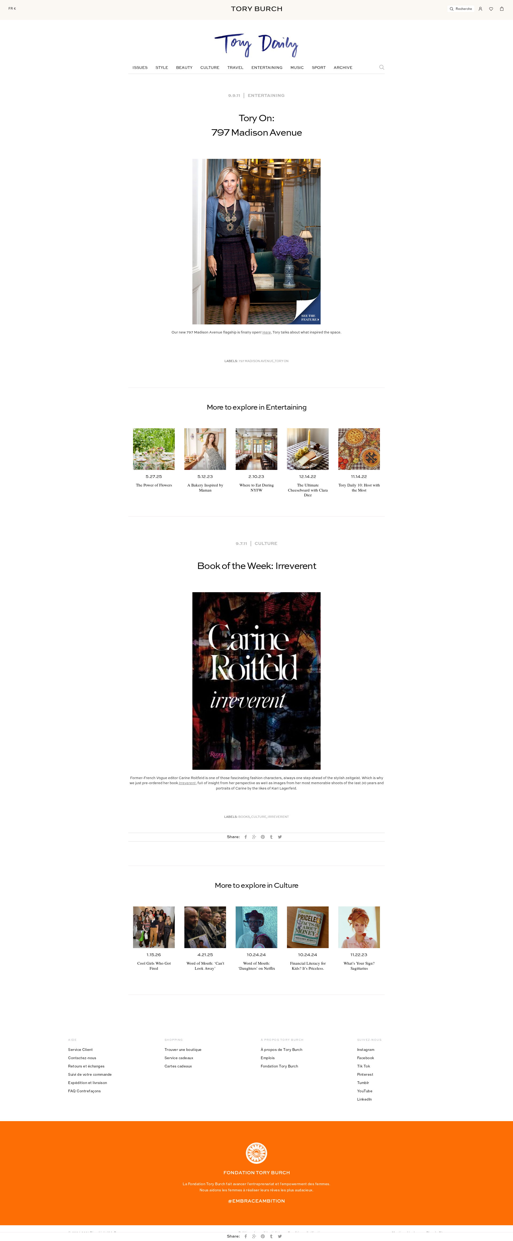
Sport (319, 68)
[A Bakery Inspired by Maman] (205, 449)
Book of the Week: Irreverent (256, 566)
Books (244, 817)
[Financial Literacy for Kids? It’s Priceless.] (308, 927)
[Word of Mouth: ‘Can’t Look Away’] (205, 927)
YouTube (365, 1091)
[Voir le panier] (501, 8)
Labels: (231, 361)
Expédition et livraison (87, 1083)
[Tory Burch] (256, 9)
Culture (209, 68)
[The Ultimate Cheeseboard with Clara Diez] (308, 449)
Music (297, 68)
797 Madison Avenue (256, 361)
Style (162, 68)
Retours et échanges (86, 1066)
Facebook (365, 1058)
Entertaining (266, 68)
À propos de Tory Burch (281, 1049)
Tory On (282, 361)
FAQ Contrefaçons (84, 1091)
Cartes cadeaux (178, 1066)
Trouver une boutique (183, 1049)
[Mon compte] (480, 8)
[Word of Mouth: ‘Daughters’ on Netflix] (256, 927)
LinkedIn (364, 1099)
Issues (140, 68)
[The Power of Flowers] (154, 449)
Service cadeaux (179, 1058)
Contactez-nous (82, 1058)
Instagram (366, 1049)
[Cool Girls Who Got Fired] (154, 927)
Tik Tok (363, 1066)
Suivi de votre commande (90, 1074)
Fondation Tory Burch (279, 1066)
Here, (267, 332)
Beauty (184, 68)
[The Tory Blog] (256, 46)
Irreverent (278, 817)
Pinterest (365, 1074)
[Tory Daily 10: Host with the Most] (359, 449)
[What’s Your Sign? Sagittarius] (359, 927)
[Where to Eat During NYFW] (256, 449)
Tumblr (363, 1083)
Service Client (80, 1049)
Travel (235, 68)
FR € (12, 8)
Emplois (268, 1058)
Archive (343, 68)
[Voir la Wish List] (491, 8)
